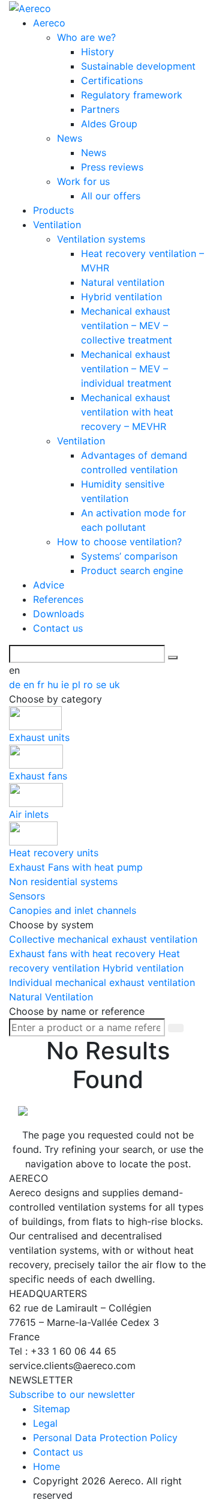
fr (42, 685)
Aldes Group (109, 124)
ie (66, 685)
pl (77, 685)
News (69, 138)
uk (114, 685)
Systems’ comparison (129, 556)
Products (53, 210)
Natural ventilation (122, 282)
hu (54, 685)
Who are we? (86, 37)
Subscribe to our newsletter (72, 1394)
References (58, 599)
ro (89, 685)
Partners (100, 109)
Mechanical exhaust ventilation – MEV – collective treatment (126, 325)
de (16, 685)
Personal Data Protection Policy (105, 1438)
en (30, 685)
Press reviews (112, 167)
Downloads (58, 614)
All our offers (110, 196)
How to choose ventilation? (119, 542)
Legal (45, 1423)
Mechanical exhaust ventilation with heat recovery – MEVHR (127, 412)
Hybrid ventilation (121, 297)
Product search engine (132, 570)
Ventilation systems (101, 239)
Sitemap (51, 1409)
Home (46, 1466)
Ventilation (57, 225)
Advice (48, 585)
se (102, 685)
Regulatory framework (131, 95)
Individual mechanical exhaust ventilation (102, 982)
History (97, 52)
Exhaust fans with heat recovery (83, 954)
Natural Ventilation (51, 997)
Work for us (83, 181)
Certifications (112, 80)
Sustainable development (138, 66)
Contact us (58, 628)
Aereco (49, 23)
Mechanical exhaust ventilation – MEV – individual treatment (126, 368)
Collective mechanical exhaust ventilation (103, 939)
